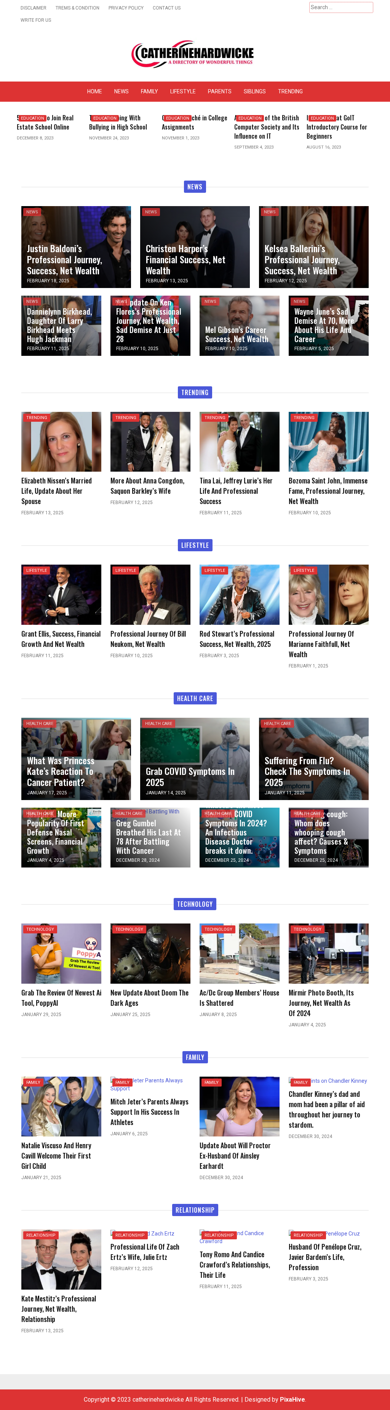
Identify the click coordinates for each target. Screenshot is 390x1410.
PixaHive (292, 1399)
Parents (220, 91)
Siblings (255, 91)
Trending (290, 91)
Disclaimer (33, 8)
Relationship (41, 1235)
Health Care (39, 723)
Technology (40, 929)
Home (94, 91)
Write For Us (36, 20)
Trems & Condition (77, 8)
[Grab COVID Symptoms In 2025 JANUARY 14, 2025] (195, 758)
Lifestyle (183, 91)
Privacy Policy (126, 8)
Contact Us (167, 8)
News (121, 91)
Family (149, 91)
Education (32, 118)
